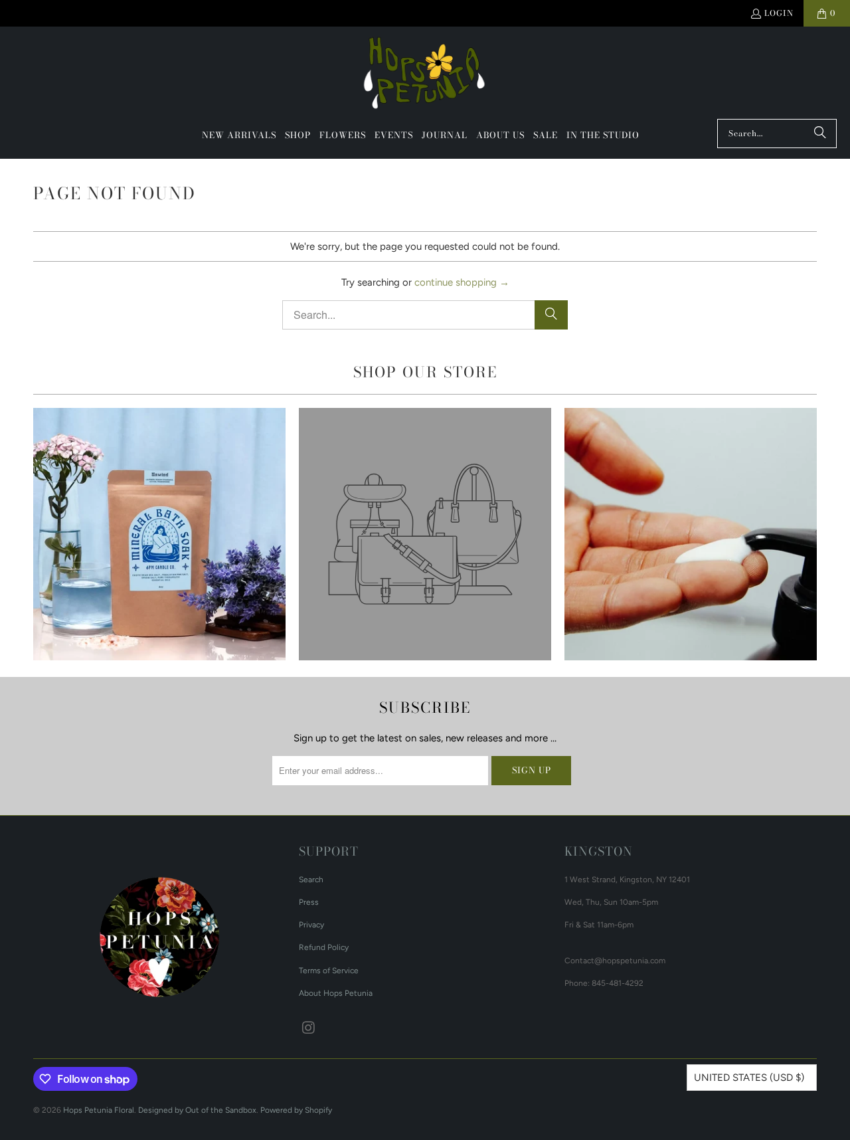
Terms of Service (329, 970)
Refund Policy (324, 947)
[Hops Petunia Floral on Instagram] (309, 1028)
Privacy (311, 924)
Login (779, 13)
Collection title (425, 534)
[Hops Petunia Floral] (425, 76)
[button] (298, 135)
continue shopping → (461, 282)
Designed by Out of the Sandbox (197, 1110)
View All (159, 572)
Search (311, 879)
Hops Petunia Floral (98, 1110)
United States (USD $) (749, 1078)
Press (309, 902)
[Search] (820, 133)
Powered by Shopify (296, 1110)
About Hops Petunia (336, 993)
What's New (159, 534)
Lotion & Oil (690, 534)
